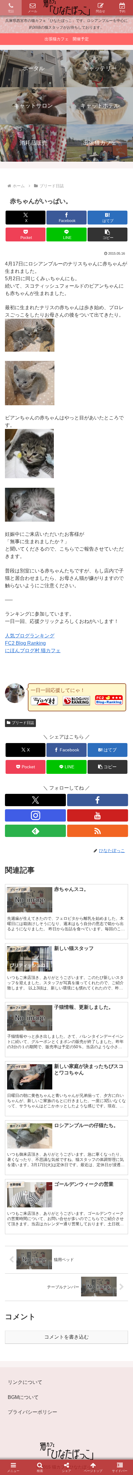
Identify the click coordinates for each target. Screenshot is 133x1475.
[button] (107, 234)
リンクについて (25, 1382)
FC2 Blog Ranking (25, 643)
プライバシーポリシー (32, 1412)
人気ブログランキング (29, 635)
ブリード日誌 (23, 723)
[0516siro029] (29, 403)
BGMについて (23, 1397)
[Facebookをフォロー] (97, 800)
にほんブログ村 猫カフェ (33, 650)
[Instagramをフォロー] (35, 815)
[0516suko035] (29, 476)
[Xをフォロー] (35, 800)
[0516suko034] (29, 520)
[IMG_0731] (29, 350)
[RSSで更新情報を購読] (97, 831)
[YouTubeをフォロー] (97, 815)
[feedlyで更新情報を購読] (35, 831)
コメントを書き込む (66, 1337)
